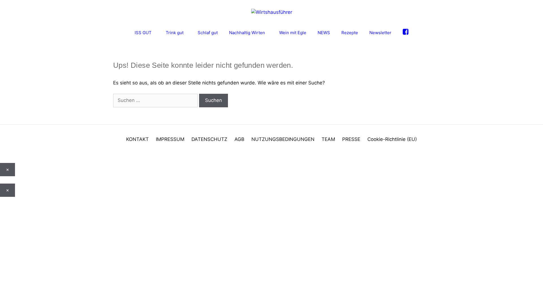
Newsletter (380, 32)
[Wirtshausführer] (271, 12)
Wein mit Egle (292, 32)
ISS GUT (143, 32)
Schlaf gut (208, 32)
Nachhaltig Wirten (247, 32)
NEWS (324, 32)
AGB (239, 139)
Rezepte (349, 32)
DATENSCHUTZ (209, 139)
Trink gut (175, 32)
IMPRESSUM (170, 139)
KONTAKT (137, 139)
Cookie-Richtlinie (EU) (392, 139)
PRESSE (351, 139)
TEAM (328, 139)
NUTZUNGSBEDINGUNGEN (282, 139)
